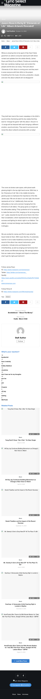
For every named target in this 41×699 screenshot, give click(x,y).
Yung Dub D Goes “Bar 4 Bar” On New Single (20, 440)
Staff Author (10, 31)
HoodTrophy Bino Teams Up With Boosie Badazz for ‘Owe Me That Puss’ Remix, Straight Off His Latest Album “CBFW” (20, 648)
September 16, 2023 (21, 526)
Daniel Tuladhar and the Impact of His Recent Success (20, 522)
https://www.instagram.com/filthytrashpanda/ (18, 291)
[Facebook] (23, 676)
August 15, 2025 (21, 652)
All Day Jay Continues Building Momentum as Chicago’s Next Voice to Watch (20, 481)
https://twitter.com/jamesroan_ (17, 272)
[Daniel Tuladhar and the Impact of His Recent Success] (20, 502)
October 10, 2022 (21, 31)
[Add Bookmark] (37, 47)
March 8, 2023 (21, 442)
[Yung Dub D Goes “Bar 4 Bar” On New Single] (20, 421)
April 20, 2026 (21, 484)
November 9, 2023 (21, 608)
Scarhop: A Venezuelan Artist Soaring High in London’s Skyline (20, 605)
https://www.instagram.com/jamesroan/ (17, 270)
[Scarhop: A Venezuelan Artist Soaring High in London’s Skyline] (20, 585)
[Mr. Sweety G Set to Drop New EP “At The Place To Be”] (20, 544)
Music (4, 19)
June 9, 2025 (21, 567)
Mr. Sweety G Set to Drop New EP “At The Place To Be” (20, 564)
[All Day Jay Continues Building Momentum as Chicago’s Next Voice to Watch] (20, 461)
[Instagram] (18, 676)
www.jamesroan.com (8, 283)
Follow (20, 341)
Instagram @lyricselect (21, 685)
